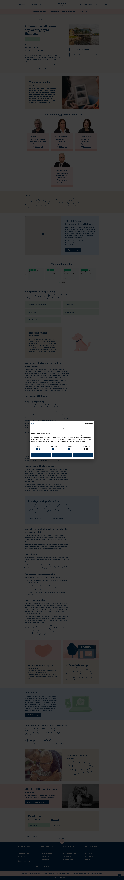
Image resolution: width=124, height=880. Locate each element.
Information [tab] (62, 428)
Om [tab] (83, 428)
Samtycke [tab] (40, 429)
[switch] (54, 449)
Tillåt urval (62, 455)
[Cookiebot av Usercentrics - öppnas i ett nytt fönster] (86, 424)
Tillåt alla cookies (82, 455)
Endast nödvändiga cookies (41, 455)
